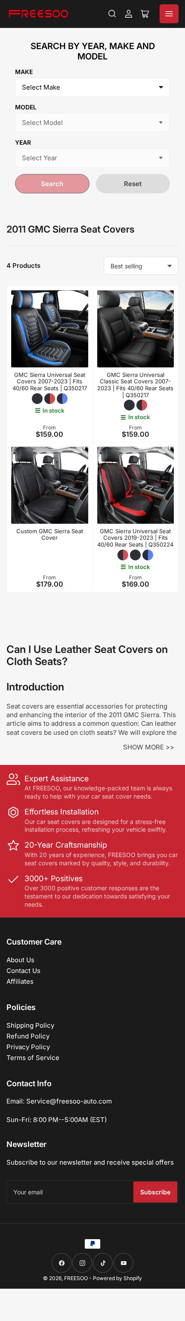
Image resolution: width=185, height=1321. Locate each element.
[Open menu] (169, 13)
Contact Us (23, 971)
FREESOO (76, 1278)
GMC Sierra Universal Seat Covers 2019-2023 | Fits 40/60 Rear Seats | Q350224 (135, 538)
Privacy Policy (28, 1047)
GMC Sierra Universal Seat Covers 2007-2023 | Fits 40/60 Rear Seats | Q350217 (49, 381)
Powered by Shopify (117, 1278)
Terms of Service (32, 1058)
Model (26, 107)
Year (23, 142)
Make (24, 71)
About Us (20, 960)
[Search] (112, 13)
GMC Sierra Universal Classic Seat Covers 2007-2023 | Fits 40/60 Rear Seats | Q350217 (135, 384)
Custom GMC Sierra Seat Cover (49, 534)
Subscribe (155, 1192)
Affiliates (20, 981)
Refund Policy (27, 1036)
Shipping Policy (30, 1025)
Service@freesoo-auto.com (69, 1101)
